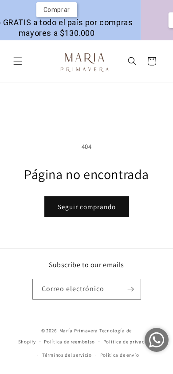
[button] (18, 61)
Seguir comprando (87, 207)
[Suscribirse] (131, 289)
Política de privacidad (129, 342)
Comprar (52, 9)
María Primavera (78, 330)
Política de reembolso (69, 342)
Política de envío (119, 355)
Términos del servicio (67, 355)
